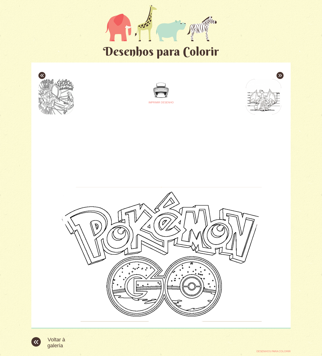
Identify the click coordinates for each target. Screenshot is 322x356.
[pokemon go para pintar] (161, 320)
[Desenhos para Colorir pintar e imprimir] (161, 23)
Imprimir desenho (161, 102)
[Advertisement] (116, 149)
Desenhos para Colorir (161, 51)
